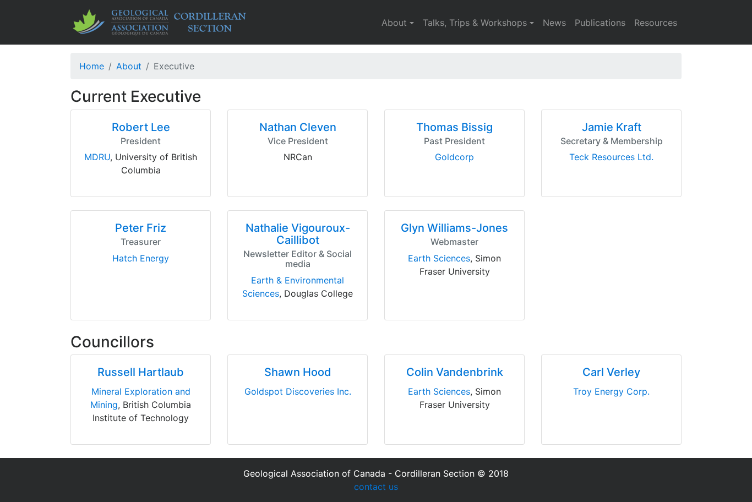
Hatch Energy (140, 258)
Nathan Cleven (297, 127)
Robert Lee (141, 127)
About (394, 22)
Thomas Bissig (454, 127)
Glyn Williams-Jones (454, 227)
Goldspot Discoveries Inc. (297, 391)
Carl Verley (611, 372)
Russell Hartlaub (140, 372)
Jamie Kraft (611, 127)
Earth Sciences (439, 258)
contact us (376, 486)
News (554, 22)
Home (91, 66)
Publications (600, 22)
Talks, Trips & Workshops (475, 22)
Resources (655, 22)
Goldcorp (454, 156)
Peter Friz (140, 227)
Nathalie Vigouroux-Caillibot (298, 234)
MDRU (97, 156)
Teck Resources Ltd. (611, 156)
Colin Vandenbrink (454, 372)
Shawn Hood (297, 372)
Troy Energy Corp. (611, 391)
